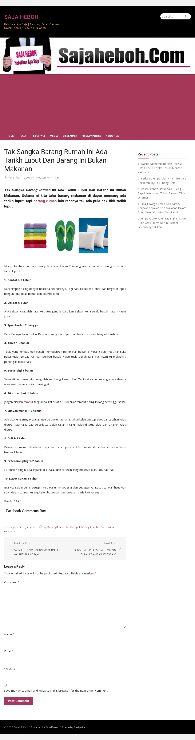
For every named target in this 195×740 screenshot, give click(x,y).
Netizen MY (43, 177)
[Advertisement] (97, 102)
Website (9, 668)
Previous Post (36, 548)
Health (24, 136)
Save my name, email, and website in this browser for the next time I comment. (56, 690)
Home (10, 136)
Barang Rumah (56, 527)
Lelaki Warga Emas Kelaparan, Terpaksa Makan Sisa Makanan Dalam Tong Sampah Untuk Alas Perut (162, 208)
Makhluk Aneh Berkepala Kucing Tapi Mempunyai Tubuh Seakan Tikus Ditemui (162, 193)
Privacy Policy (91, 136)
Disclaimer (69, 136)
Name (9, 634)
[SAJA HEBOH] (97, 56)
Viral (32, 527)
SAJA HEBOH (21, 17)
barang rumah (45, 201)
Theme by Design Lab (74, 727)
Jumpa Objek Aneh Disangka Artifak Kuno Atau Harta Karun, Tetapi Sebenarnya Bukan (162, 222)
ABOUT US (112, 136)
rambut (28, 402)
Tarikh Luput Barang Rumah (82, 527)
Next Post (95, 548)
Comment (11, 582)
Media (54, 136)
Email (8, 651)
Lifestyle (39, 136)
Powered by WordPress (44, 727)
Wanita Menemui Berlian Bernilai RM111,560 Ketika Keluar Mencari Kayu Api (160, 168)
